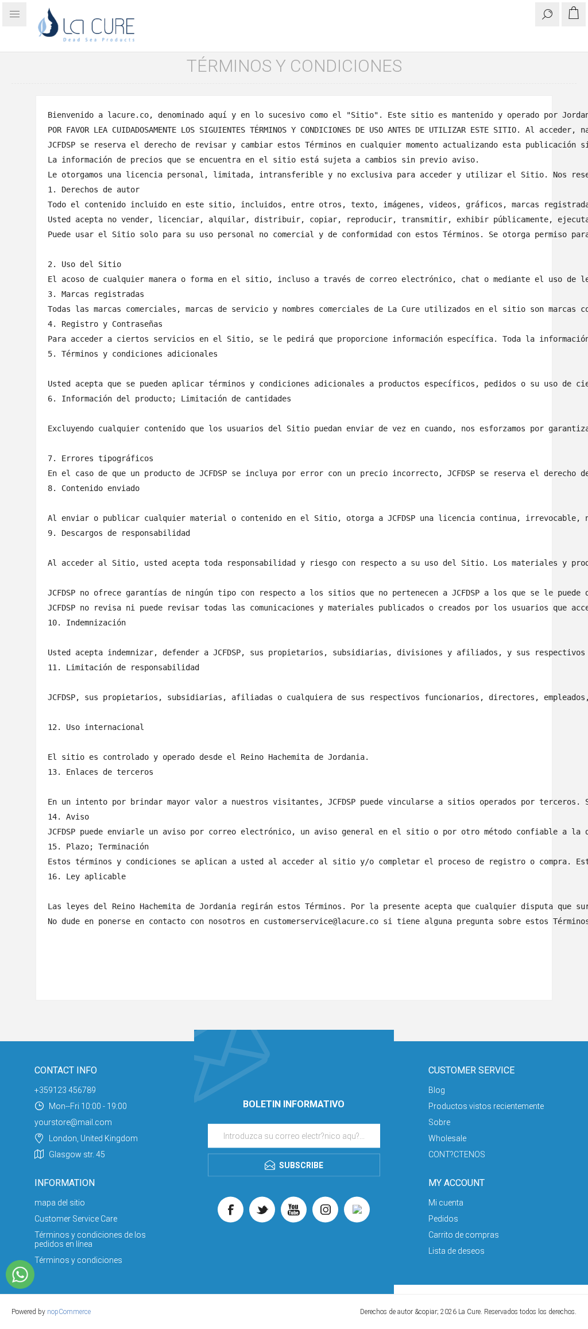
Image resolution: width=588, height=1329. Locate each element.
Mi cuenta (445, 1202)
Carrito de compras (463, 1234)
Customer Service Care (75, 1218)
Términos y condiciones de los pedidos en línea (90, 1239)
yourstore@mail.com (73, 1122)
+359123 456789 (65, 1090)
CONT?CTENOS (456, 1154)
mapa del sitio (59, 1202)
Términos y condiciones (78, 1260)
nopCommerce (69, 1312)
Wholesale (447, 1138)
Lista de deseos (456, 1250)
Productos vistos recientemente (486, 1106)
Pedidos (443, 1218)
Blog (436, 1090)
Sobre (439, 1122)
